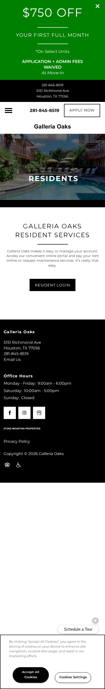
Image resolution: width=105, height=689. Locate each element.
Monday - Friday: (20, 383)
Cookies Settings (73, 677)
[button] (97, 6)
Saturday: (13, 391)
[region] (52, 662)
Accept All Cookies (30, 675)
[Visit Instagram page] (24, 413)
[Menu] (8, 110)
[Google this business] (39, 413)
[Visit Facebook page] (10, 413)
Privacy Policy (17, 441)
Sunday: (11, 398)
